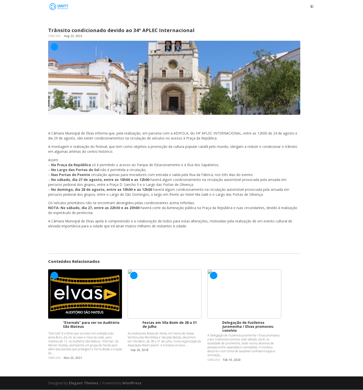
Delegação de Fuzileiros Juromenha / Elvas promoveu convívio (247, 326)
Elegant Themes (83, 383)
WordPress (131, 383)
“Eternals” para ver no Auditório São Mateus (91, 324)
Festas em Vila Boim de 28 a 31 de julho (169, 324)
